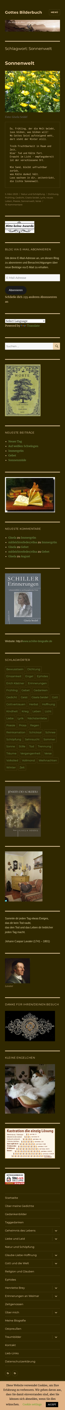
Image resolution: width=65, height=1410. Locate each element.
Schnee (50, 732)
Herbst (33, 704)
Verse (38, 201)
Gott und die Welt (17, 1263)
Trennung (44, 746)
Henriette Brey (15, 1287)
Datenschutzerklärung (20, 1361)
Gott (55, 697)
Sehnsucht (32, 739)
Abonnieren (16, 290)
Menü (54, 12)
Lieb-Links (12, 1353)
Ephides (42, 676)
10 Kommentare (13, 204)
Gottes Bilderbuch (23, 12)
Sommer (49, 739)
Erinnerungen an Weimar (22, 1296)
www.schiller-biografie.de (37, 641)
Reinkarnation (15, 732)
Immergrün (16, 450)
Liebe (10, 718)
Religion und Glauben (19, 1271)
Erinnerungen (37, 683)
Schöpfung (13, 739)
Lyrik (42, 197)
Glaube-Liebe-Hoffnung (21, 1255)
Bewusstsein (15, 669)
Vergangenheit (30, 753)
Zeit (22, 767)
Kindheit (12, 711)
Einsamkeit (14, 676)
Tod (31, 746)
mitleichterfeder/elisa (22, 542)
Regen (34, 725)
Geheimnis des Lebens (20, 1230)
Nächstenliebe (37, 718)
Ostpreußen (13, 1328)
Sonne (10, 746)
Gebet (12, 455)
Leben (36, 711)
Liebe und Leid (15, 1238)
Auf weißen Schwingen (23, 446)
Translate (33, 325)
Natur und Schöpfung (33, 194)
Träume (11, 753)
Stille (22, 746)
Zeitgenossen (14, 1304)
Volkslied (12, 760)
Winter (11, 767)
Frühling (9, 197)
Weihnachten (48, 760)
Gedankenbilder (16, 1214)
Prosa (22, 725)
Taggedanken (14, 1222)
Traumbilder (13, 1337)
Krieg (25, 711)
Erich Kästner (15, 683)
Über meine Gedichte (19, 1206)
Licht (48, 711)
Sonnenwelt (19, 63)
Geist (24, 697)
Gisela (12, 537)
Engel (29, 676)
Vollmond (28, 760)
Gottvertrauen (15, 704)
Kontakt (10, 1345)
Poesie (16, 201)
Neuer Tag (15, 441)
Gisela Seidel (32, 197)
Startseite (11, 1197)
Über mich (12, 1312)
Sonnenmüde (17, 460)
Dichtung (53, 194)
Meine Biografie (15, 1320)
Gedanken (41, 690)
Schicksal (35, 732)
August (25, 556)
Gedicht (20, 197)
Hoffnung (48, 704)
